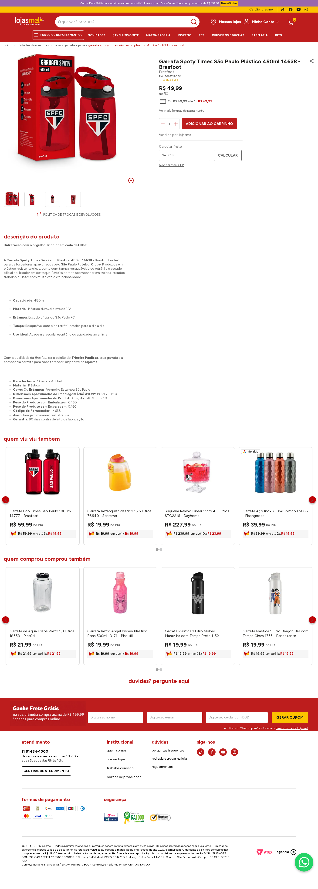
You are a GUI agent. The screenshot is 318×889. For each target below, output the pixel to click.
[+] (175, 123)
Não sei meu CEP (171, 165)
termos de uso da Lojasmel (292, 728)
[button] (310, 64)
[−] (162, 123)
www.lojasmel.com (169, 849)
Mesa (57, 45)
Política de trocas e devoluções (72, 215)
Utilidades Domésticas (32, 45)
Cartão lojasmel (261, 9)
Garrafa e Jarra (74, 45)
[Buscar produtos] (195, 21)
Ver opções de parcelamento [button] (236, 111)
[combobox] (127, 21)
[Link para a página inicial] (9, 45)
